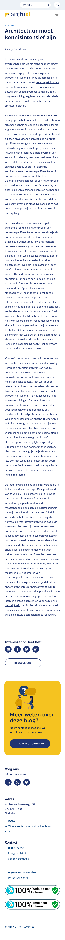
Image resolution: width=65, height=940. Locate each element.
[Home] (17, 14)
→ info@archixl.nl (15, 853)
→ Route (10, 820)
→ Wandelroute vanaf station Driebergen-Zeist (29, 828)
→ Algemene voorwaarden (20, 872)
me (26, 782)
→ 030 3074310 (14, 848)
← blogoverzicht (23, 662)
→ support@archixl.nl (17, 859)
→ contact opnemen (30, 743)
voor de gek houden (47, 82)
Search (48, 5)
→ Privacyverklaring (16, 877)
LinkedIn (8, 782)
